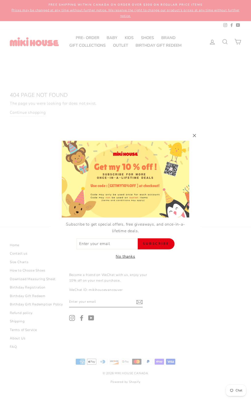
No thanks (125, 256)
